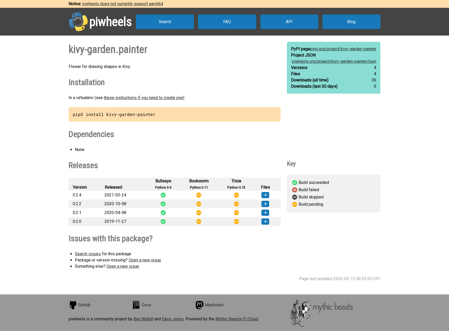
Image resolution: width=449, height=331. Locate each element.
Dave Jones (173, 318)
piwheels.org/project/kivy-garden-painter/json (334, 61)
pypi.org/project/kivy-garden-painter (343, 48)
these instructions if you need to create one (143, 97)
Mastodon (214, 304)
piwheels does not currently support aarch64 (122, 3)
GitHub (84, 304)
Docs (146, 304)
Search (165, 21)
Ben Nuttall (143, 318)
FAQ (227, 21)
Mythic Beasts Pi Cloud (236, 318)
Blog (351, 21)
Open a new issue (145, 260)
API (289, 21)
